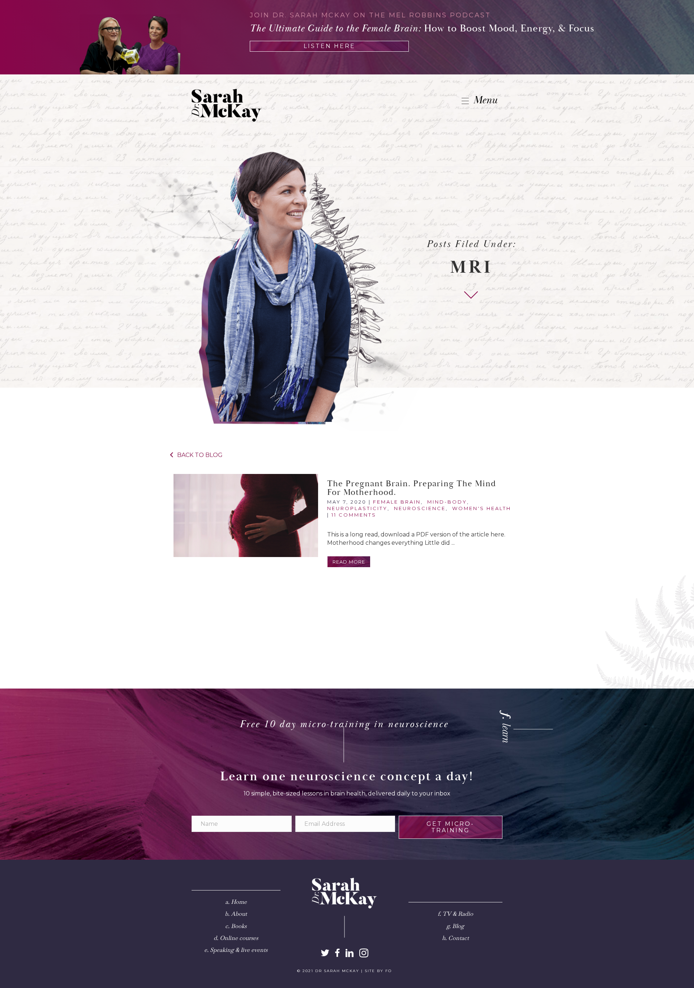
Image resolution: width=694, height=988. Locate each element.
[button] (348, 562)
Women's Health (481, 508)
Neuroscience (420, 508)
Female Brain (397, 502)
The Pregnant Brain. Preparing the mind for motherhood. (411, 488)
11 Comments (353, 515)
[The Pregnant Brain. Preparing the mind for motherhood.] (246, 515)
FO (388, 970)
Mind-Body (447, 502)
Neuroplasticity (357, 508)
